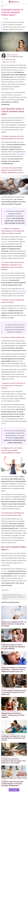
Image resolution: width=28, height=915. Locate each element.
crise (17, 308)
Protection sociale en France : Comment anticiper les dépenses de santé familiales (13, 647)
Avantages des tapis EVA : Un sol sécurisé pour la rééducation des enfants (13, 738)
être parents (21, 504)
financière (4, 241)
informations (5, 757)
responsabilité (20, 154)
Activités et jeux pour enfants (9, 711)
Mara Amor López (18, 56)
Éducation (4, 780)
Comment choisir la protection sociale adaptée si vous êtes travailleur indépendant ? (12, 783)
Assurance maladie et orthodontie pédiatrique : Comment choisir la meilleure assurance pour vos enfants (13, 669)
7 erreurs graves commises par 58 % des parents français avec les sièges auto (13, 692)
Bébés (2, 6)
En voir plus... (14, 790)
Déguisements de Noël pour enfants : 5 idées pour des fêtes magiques (12, 715)
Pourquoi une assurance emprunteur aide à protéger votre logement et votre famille (13, 761)
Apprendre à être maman (8, 688)
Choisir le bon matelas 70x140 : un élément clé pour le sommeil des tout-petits (13, 624)
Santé (2, 643)
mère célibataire (20, 291)
